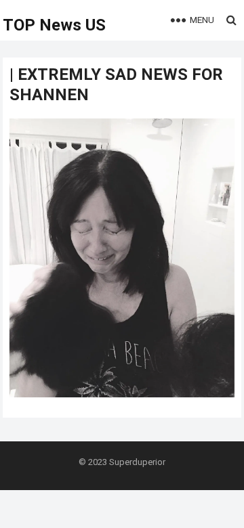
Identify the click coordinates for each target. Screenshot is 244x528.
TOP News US (54, 25)
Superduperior (137, 462)
